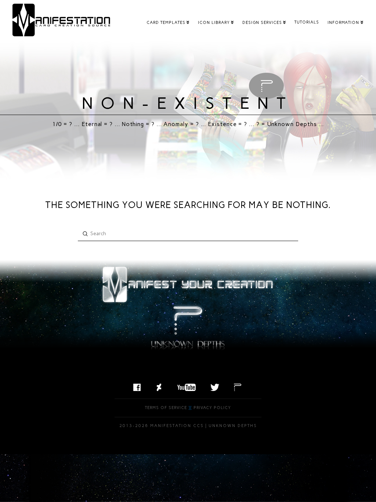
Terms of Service (166, 407)
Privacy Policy (212, 407)
